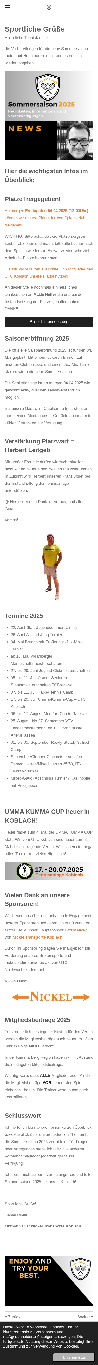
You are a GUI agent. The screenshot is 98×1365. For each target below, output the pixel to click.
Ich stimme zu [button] (74, 1357)
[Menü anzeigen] (7, 7)
